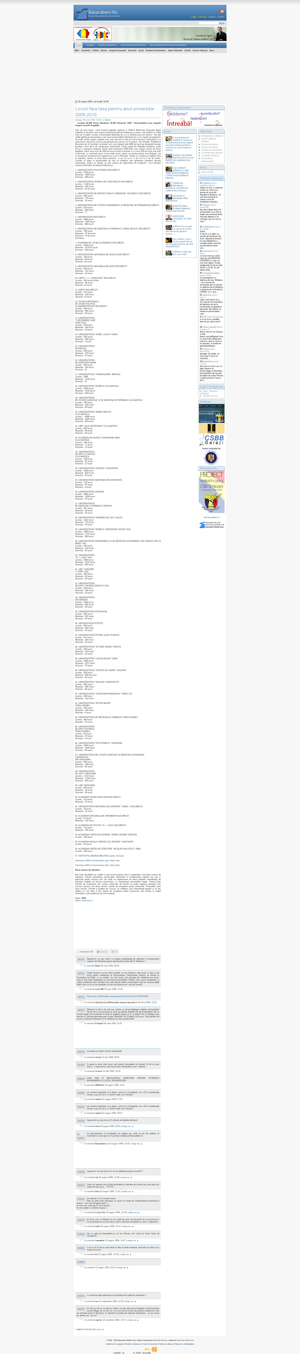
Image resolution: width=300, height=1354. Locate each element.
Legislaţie (90, 45)
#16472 (81, 1296)
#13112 (81, 1107)
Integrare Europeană (117, 50)
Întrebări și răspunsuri (133, 1344)
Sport (212, 50)
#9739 (81, 959)
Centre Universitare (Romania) (133, 45)
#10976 (81, 1052)
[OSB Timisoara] (212, 413)
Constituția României (210, 156)
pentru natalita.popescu (208, 184)
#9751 (81, 997)
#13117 (81, 1138)
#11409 (81, 1065)
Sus (116, 951)
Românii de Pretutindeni (156, 50)
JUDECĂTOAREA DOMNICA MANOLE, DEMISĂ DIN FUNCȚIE (178, 208)
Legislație (119, 1344)
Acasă (78, 45)
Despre (211, 16)
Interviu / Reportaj (200, 50)
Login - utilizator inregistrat (208, 392)
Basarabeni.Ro (103, 12)
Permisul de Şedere (209, 144)
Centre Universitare (150, 1344)
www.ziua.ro (87, 900)
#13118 (81, 1172)
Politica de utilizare (166, 1344)
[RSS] (222, 13)
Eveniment (86, 50)
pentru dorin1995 (208, 206)
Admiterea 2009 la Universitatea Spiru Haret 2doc (97, 865)
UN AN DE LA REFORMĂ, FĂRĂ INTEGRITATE (177, 198)
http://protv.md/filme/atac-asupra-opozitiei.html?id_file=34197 (114, 996)
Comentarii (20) (86, 951)
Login (194, 16)
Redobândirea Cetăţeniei (212, 136)
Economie (132, 50)
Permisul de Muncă (209, 147)
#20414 (81, 1309)
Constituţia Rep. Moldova (212, 153)
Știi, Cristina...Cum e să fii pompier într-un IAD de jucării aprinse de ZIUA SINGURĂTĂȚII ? (179, 243)
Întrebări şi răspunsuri (107, 45)
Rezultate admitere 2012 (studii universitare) (168, 45)
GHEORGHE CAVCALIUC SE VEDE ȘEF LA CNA (178, 219)
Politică (95, 50)
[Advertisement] (150, 76)
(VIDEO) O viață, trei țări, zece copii (182, 253)
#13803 (81, 1262)
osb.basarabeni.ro (212, 517)
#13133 (81, 1234)
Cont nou (202, 16)
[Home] (82, 14)
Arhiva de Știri (207, 172)
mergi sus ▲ (128, 1126)
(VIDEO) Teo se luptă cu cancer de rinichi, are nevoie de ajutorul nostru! (179, 230)
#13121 (81, 1185)
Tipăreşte (104, 951)
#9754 (81, 1010)
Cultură (187, 50)
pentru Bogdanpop (213, 317)
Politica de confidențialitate (184, 1344)
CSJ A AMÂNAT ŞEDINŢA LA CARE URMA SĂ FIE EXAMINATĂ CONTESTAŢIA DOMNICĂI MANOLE (177, 172)
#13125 (81, 1220)
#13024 (81, 1079)
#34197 (145, 996)
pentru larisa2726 (207, 350)
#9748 (81, 973)
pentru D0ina (210, 274)
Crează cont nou (210, 396)
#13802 (81, 1248)
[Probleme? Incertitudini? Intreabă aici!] (193, 126)
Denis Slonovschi (187, 1340)
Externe (104, 50)
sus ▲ (101, 1329)
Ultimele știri (110, 1344)
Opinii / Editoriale (175, 50)
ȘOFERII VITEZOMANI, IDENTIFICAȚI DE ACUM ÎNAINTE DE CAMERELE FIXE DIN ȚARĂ (179, 159)
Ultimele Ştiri (90, 1329)
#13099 (81, 1093)
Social (141, 50)
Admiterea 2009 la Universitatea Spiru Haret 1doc (97, 860)
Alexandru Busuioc (160, 1340)
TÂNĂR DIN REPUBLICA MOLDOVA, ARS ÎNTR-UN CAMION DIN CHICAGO (177, 187)
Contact (220, 16)
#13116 (81, 1121)
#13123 (81, 1199)
